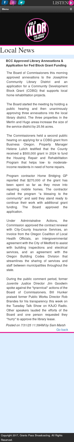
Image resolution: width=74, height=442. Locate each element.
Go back (62, 329)
